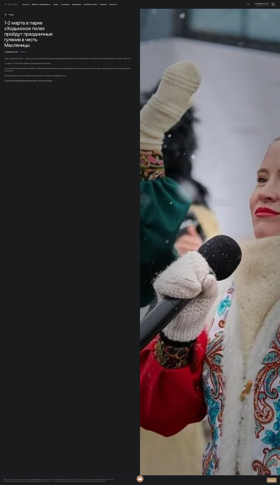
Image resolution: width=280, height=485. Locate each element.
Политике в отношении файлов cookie (30, 481)
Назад (11, 15)
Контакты (113, 4)
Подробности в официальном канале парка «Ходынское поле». (28, 81)
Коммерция (76, 4)
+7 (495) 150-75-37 (261, 4)
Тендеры (103, 4)
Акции (55, 4)
